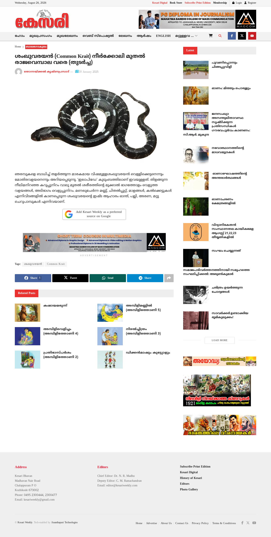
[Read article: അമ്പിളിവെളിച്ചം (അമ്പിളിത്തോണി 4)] (27, 336)
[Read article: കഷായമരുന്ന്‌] (27, 313)
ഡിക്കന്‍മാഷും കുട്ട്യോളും (148, 353)
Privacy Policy (200, 523)
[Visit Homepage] (42, 19)
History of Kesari (191, 478)
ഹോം (20, 36)
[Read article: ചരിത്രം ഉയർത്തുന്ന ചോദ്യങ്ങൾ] (196, 295)
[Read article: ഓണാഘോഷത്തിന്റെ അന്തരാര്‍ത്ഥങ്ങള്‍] (196, 181)
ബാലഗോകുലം (36, 47)
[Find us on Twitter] (242, 36)
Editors (184, 484)
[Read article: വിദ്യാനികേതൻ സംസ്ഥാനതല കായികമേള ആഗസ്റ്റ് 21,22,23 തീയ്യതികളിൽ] (196, 232)
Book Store (176, 3)
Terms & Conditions (224, 523)
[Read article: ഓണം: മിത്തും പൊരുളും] (196, 95)
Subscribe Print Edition (198, 3)
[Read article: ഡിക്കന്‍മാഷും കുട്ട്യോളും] (110, 360)
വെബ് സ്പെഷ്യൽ (98, 36)
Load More (220, 340)
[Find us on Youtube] (252, 36)
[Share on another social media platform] (169, 278)
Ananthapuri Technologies (64, 522)
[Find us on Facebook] (232, 36)
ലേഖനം (125, 36)
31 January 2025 (88, 72)
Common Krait (56, 264)
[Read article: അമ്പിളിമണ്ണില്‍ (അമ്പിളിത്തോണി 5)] (110, 313)
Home (18, 47)
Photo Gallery (189, 489)
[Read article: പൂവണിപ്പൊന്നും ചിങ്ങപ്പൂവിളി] (196, 70)
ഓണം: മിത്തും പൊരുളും (231, 88)
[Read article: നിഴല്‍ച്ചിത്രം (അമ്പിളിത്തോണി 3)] (110, 336)
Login (238, 3)
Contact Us (181, 523)
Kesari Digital (159, 3)
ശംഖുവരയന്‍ (33, 264)
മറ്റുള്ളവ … (184, 36)
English (163, 36)
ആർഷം (144, 36)
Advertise (151, 523)
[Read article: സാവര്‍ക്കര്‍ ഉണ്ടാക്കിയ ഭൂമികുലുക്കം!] (196, 320)
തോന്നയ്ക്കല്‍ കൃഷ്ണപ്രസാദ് (46, 72)
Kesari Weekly (25, 522)
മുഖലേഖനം (67, 36)
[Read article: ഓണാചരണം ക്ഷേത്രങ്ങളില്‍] (196, 206)
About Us (166, 523)
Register (251, 3)
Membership (220, 3)
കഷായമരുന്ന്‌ (55, 306)
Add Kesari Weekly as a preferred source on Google (99, 214)
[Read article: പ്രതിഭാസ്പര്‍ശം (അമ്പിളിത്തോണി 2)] (27, 360)
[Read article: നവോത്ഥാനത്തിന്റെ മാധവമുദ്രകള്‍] (196, 155)
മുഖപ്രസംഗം (40, 36)
